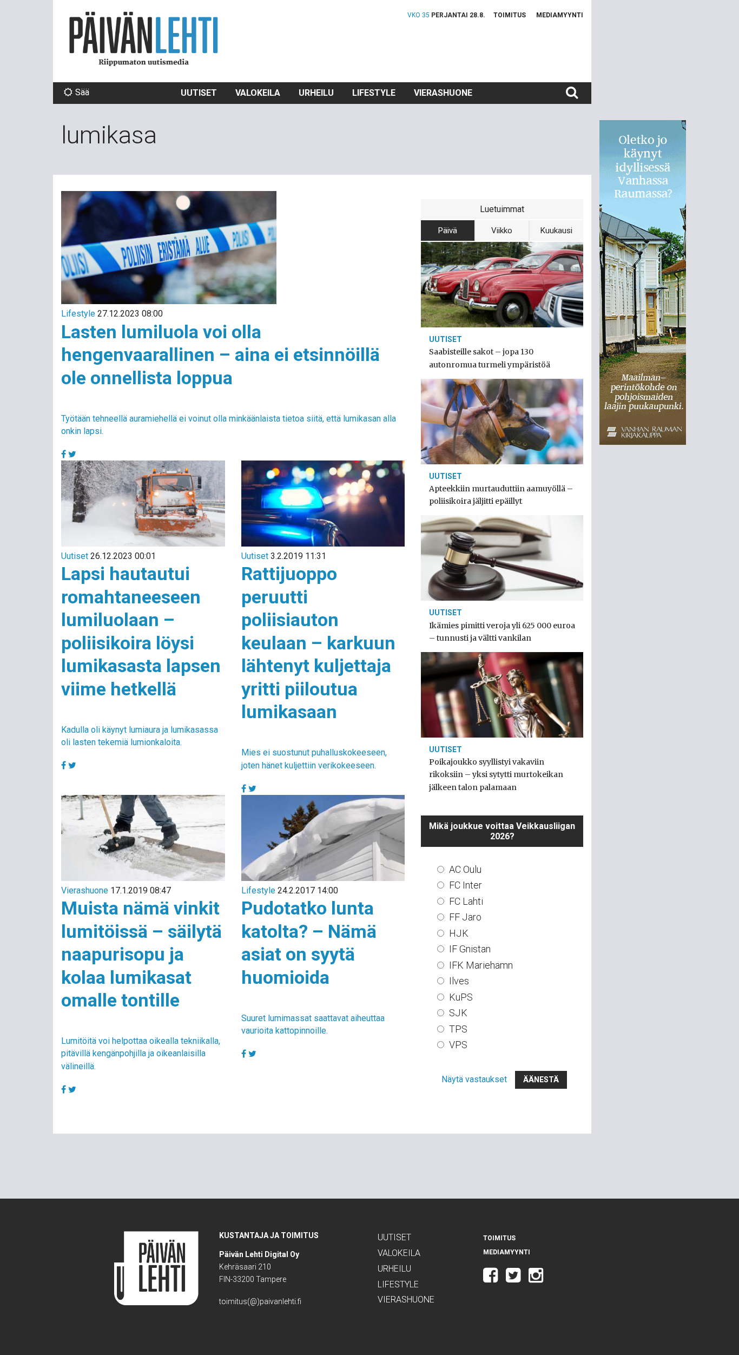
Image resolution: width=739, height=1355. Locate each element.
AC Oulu (465, 869)
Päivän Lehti (143, 38)
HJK (459, 933)
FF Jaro (465, 917)
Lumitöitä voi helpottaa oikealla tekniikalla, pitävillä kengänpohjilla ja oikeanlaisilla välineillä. (140, 1053)
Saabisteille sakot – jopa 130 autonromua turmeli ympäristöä (489, 358)
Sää (82, 92)
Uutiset (199, 93)
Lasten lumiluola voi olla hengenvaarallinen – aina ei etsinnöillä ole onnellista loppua (220, 355)
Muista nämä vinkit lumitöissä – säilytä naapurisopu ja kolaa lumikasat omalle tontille (141, 954)
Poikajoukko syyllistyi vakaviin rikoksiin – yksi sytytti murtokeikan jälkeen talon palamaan (496, 774)
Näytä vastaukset (474, 1079)
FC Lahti (466, 901)
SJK (458, 1012)
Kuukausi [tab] (556, 230)
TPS (458, 1029)
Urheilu (316, 93)
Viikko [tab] (501, 230)
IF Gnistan (470, 949)
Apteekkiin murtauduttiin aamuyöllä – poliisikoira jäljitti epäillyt (501, 495)
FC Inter (465, 885)
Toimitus (509, 15)
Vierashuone (443, 93)
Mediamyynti (559, 15)
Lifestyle (373, 93)
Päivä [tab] (447, 230)
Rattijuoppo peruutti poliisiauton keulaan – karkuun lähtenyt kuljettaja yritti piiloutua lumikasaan (318, 642)
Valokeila (257, 93)
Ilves (459, 980)
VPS (458, 1044)
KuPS (461, 997)
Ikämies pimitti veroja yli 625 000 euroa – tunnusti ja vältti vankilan (502, 632)
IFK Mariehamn (481, 965)
